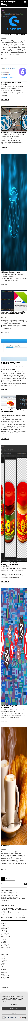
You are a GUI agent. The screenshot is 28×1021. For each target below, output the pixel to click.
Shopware (3, 88)
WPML (23, 709)
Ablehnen (14, 1004)
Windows (22, 316)
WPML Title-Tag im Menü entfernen (10, 706)
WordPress (7, 136)
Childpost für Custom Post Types (13, 272)
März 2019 (4, 928)
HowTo (14, 86)
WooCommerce (5, 977)
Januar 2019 (4, 931)
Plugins (2, 711)
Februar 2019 (4, 930)
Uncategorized (16, 36)
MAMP (21, 86)
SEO (2, 966)
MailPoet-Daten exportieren (14, 908)
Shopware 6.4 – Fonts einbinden (13, 34)
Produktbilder (23, 568)
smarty (21, 413)
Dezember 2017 (5, 944)
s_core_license (4, 367)
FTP (15, 316)
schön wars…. (6, 845)
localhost (18, 86)
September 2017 (5, 947)
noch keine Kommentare (15, 136)
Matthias (3, 913)
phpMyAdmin (19, 366)
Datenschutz (4, 987)
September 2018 (5, 936)
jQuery (20, 709)
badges (13, 413)
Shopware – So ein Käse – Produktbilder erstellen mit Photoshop (11, 564)
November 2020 (5, 927)
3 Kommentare (16, 88)
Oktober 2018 (4, 935)
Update (2, 136)
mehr (14, 1013)
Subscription (14, 367)
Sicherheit (3, 969)
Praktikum (16, 847)
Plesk (2, 961)
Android (3, 957)
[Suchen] (25, 884)
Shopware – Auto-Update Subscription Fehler (10, 363)
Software (3, 317)
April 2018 (3, 942)
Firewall (12, 316)
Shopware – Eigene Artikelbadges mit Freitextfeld (13, 410)
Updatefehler (20, 367)
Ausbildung (4, 958)
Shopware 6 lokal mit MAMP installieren (11, 83)
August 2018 (4, 938)
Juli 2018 (3, 939)
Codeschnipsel (13, 274)
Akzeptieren (14, 1008)
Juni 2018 (3, 941)
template (25, 413)
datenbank (14, 366)
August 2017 (4, 949)
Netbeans (18, 316)
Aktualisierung (13, 134)
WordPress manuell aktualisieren (13, 132)
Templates (12, 415)
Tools (11, 88)
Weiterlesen (4, 58)
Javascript (13, 568)
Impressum (4, 989)
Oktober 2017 (4, 946)
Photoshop (18, 568)
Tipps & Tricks (23, 134)
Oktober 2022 (4, 925)
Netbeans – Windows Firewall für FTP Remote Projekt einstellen (13, 313)
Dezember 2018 (5, 933)
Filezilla (18, 134)
